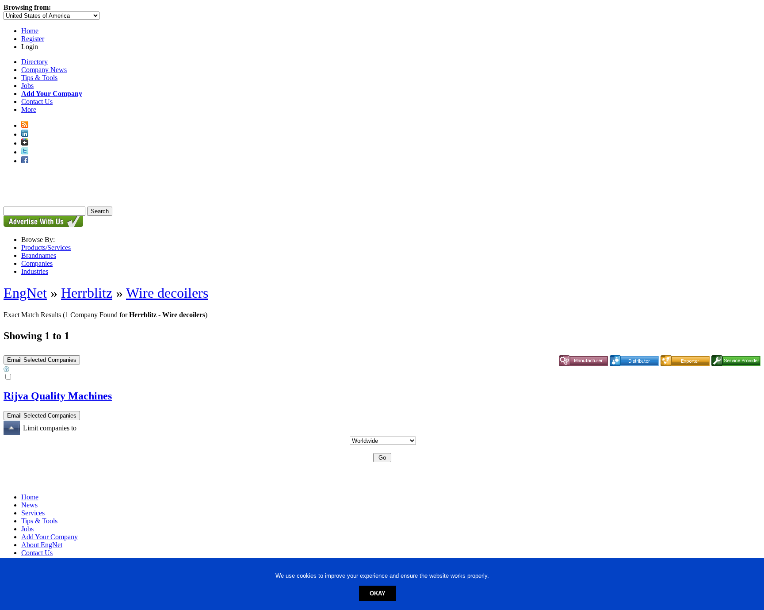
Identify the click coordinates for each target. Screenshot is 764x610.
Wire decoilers (167, 293)
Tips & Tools (39, 77)
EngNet (25, 293)
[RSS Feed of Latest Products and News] (24, 125)
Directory (34, 61)
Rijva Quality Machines (58, 396)
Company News (44, 69)
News (29, 505)
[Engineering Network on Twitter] (24, 152)
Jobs (27, 85)
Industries (34, 271)
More (28, 109)
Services (33, 513)
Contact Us (37, 101)
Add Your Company (49, 537)
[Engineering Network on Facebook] (24, 161)
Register (32, 38)
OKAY (378, 593)
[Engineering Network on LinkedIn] (24, 134)
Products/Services (46, 247)
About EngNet (41, 545)
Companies (37, 263)
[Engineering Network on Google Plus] (24, 143)
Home (29, 31)
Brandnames (38, 255)
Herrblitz (86, 293)
